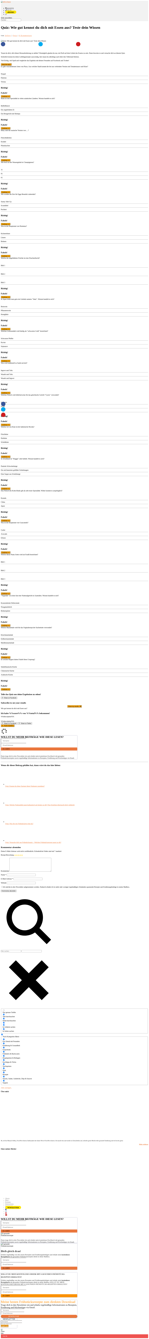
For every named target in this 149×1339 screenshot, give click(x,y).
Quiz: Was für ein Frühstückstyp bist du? (19, 824)
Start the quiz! (6, 64)
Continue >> (5, 96)
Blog (7, 1200)
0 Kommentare (25, 36)
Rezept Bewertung (7, 855)
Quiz (15, 36)
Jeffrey (8, 36)
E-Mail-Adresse (7, 879)
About (7, 1198)
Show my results (74, 706)
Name (3, 875)
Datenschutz (9, 1204)
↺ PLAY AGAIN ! (8, 726)
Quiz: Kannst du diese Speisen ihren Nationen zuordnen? (25, 786)
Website (3, 883)
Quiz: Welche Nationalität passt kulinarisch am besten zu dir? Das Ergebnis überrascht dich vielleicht (39, 805)
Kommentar (5, 871)
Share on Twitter (25, 723)
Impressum (9, 1206)
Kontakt (8, 1202)
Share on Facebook (9, 698)
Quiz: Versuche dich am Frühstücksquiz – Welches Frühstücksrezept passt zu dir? (33, 842)
